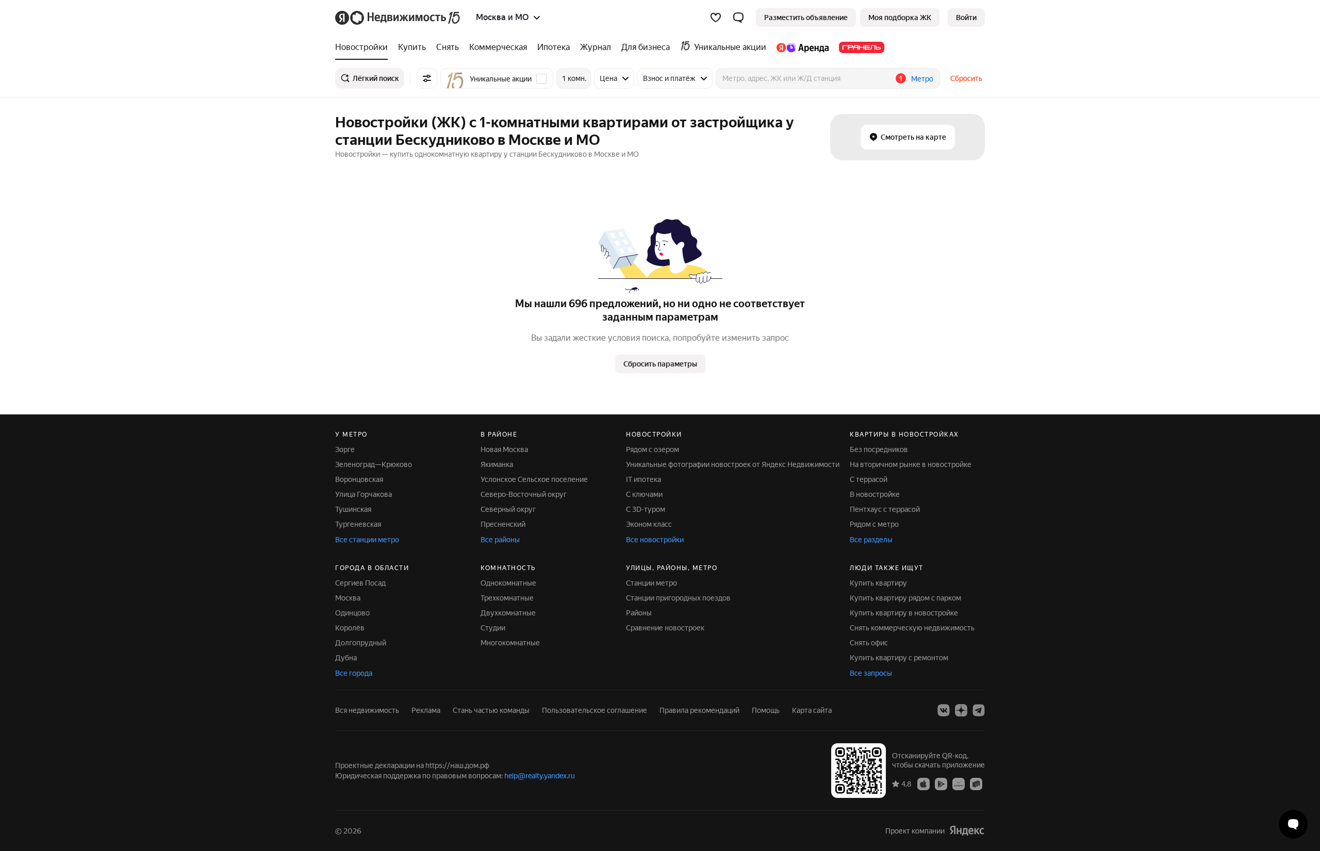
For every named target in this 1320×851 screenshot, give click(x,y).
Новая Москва (504, 449)
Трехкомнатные (507, 598)
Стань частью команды (491, 710)
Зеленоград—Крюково (373, 464)
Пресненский (503, 524)
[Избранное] (715, 17)
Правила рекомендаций (699, 710)
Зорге (345, 449)
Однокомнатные (508, 583)
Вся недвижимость (367, 710)
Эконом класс (649, 524)
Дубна (346, 658)
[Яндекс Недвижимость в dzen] (961, 710)
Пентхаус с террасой (885, 509)
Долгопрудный (360, 643)
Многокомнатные (510, 643)
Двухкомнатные (508, 613)
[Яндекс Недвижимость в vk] (943, 710)
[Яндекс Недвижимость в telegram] (978, 710)
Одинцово (352, 613)
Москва (347, 598)
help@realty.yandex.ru (539, 776)
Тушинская (353, 509)
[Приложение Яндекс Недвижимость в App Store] (923, 783)
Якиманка (497, 464)
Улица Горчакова (363, 494)
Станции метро (651, 583)
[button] (738, 17)
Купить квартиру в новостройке (904, 613)
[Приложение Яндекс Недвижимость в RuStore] (976, 783)
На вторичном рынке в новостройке (910, 464)
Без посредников (879, 449)
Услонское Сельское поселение (534, 479)
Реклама (425, 710)
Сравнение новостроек (665, 628)
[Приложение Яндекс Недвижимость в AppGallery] (958, 783)
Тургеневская (358, 524)
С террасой (868, 479)
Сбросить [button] (966, 78)
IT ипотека (643, 479)
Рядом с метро (874, 524)
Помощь (766, 710)
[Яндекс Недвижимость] (398, 17)
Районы (639, 613)
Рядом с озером (652, 449)
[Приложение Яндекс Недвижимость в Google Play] (941, 783)
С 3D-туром (645, 509)
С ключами (644, 494)
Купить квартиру (878, 583)
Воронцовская (359, 479)
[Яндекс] (967, 831)
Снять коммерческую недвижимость (912, 628)
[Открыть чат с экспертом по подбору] (1293, 824)
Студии (493, 628)
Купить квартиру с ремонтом (899, 658)
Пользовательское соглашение (594, 710)
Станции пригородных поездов (678, 598)
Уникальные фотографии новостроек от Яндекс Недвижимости (732, 464)
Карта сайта (812, 710)
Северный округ (508, 509)
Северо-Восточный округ (524, 494)
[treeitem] (364, 47)
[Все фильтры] (427, 78)
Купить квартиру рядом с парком (905, 598)
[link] (966, 17)
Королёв (350, 628)
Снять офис (869, 643)
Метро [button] (922, 79)
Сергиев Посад (360, 583)
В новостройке (875, 494)
